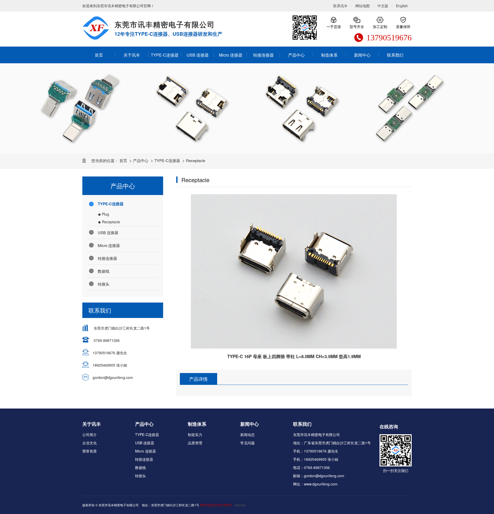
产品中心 (296, 55)
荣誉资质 (89, 451)
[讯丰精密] (95, 28)
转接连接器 (263, 55)
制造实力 (195, 434)
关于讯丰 (131, 55)
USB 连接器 (198, 55)
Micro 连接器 (230, 55)
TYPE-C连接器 (165, 55)
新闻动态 (247, 434)
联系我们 (395, 55)
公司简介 (89, 434)
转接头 (103, 284)
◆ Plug (103, 214)
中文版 (382, 5)
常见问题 (247, 442)
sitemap (240, 505)
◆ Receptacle (109, 221)
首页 (99, 55)
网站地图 (362, 5)
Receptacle (195, 160)
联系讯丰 (340, 5)
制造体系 (329, 55)
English (402, 5)
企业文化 (89, 442)
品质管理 (195, 442)
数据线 (103, 271)
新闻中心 (362, 55)
